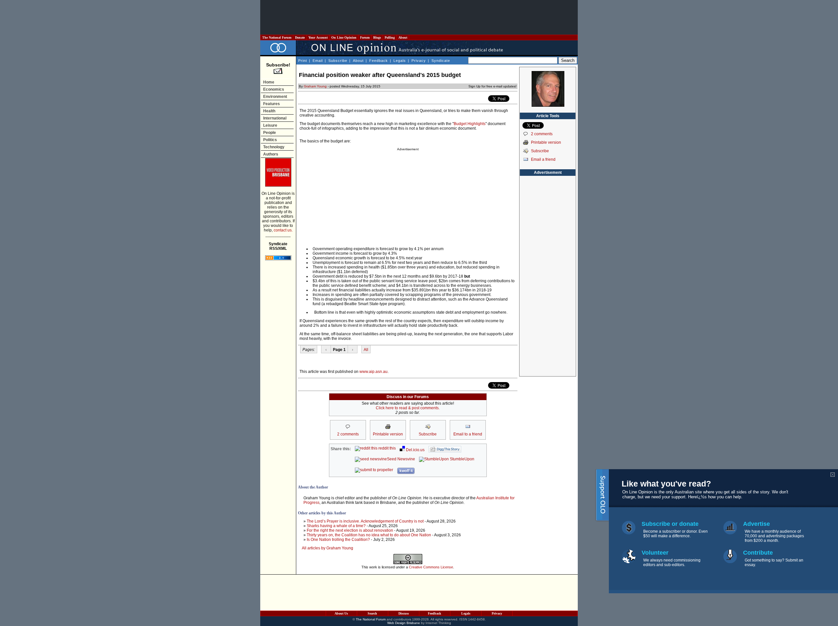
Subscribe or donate (670, 524)
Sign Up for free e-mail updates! (492, 86)
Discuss (403, 613)
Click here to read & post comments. (408, 408)
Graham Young (315, 86)
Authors (270, 154)
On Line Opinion (343, 37)
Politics (270, 140)
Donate (300, 37)
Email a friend (543, 159)
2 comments (542, 134)
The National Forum (276, 37)
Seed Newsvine (401, 459)
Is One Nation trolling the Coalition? (338, 539)
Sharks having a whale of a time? (336, 526)
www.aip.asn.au (373, 371)
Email (318, 61)
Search (372, 613)
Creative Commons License (431, 567)
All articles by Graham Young (327, 548)
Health (269, 111)
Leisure (270, 125)
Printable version (546, 142)
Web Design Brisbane (403, 623)
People (269, 132)
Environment (275, 96)
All (366, 349)
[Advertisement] (419, 17)
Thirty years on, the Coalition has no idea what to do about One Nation (369, 535)
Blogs (377, 37)
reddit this (386, 448)
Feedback (378, 61)
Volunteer (655, 552)
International (274, 118)
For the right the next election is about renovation (350, 530)
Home (268, 82)
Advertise (756, 524)
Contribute (758, 552)
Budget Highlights (469, 123)
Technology (273, 147)
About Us (341, 613)
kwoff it (406, 471)
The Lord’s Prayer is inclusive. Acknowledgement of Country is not (365, 521)
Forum (365, 37)
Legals (399, 61)
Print (302, 61)
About (402, 37)
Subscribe (337, 61)
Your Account (318, 37)
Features (271, 103)
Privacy (418, 61)
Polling (390, 37)
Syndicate (440, 61)
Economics (273, 89)
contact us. (283, 230)
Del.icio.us (415, 450)
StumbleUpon (461, 459)
